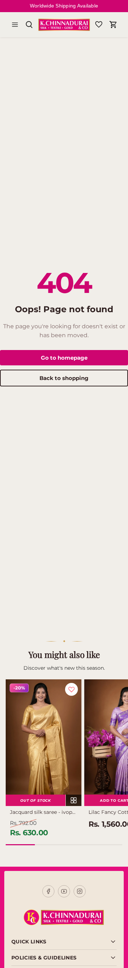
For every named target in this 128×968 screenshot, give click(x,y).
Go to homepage (64, 357)
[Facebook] (48, 891)
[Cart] (113, 24)
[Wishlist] (98, 24)
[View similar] (73, 800)
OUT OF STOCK (35, 800)
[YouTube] (64, 891)
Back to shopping (64, 378)
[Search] (29, 24)
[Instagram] (80, 891)
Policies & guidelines (43, 957)
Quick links (29, 941)
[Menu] (15, 24)
